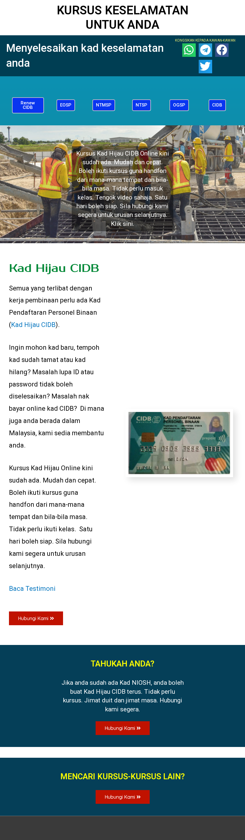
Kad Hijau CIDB (33, 324)
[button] (28, 105)
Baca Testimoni (32, 588)
